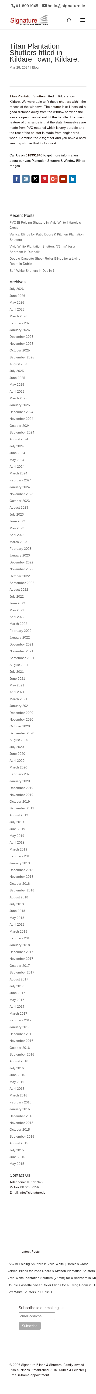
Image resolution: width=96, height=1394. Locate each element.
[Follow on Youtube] (63, 179)
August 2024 (19, 439)
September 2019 (22, 808)
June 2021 (17, 678)
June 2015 (17, 1157)
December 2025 (21, 336)
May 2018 (17, 918)
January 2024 (20, 487)
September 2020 (22, 733)
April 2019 (17, 842)
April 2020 (17, 760)
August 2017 (19, 979)
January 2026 (20, 330)
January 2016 (20, 1109)
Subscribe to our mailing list (41, 1308)
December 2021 (21, 644)
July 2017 (17, 986)
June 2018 (17, 911)
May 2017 (17, 1000)
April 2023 (17, 535)
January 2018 (20, 945)
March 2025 (18, 398)
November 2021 (21, 651)
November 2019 (21, 795)
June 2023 (17, 521)
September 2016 (22, 1054)
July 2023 (17, 514)
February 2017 (20, 1020)
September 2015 (22, 1136)
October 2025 (20, 350)
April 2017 (17, 1006)
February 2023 (20, 548)
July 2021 (17, 671)
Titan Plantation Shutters (28, 96)
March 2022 (18, 624)
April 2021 (17, 692)
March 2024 (18, 473)
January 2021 (20, 706)
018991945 (34, 1182)
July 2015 (17, 1150)
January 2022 (20, 637)
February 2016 (20, 1102)
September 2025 (22, 357)
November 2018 (21, 876)
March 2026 (18, 316)
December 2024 (21, 412)
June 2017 (17, 993)
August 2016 (19, 1061)
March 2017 (18, 1013)
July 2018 (17, 904)
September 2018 (22, 890)
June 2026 (17, 296)
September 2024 (22, 432)
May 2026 (17, 302)
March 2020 (18, 767)
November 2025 (21, 343)
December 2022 (21, 562)
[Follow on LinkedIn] (72, 179)
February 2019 (20, 856)
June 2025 (17, 378)
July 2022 (17, 596)
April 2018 (17, 924)
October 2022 (20, 576)
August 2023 (19, 507)
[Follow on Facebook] (16, 179)
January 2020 (20, 781)
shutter (56, 107)
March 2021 (18, 699)
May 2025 (17, 384)
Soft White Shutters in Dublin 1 (32, 270)
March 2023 (18, 542)
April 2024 (17, 466)
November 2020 (21, 719)
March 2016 (18, 1095)
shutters (65, 101)
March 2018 (18, 931)
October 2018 (20, 883)
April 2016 (17, 1088)
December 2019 (21, 788)
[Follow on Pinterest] (44, 179)
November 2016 (21, 1041)
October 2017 (20, 965)
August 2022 (19, 589)
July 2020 (17, 747)
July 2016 (17, 1068)
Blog (35, 67)
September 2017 (22, 972)
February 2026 (20, 323)
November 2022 (21, 569)
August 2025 (19, 364)
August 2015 (19, 1143)
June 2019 (17, 829)
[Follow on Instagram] (26, 179)
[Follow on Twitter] (35, 179)
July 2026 (17, 289)
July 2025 (17, 371)
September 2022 (22, 583)
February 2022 (20, 630)
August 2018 (19, 897)
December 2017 (21, 952)
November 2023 (21, 494)
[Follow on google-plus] (54, 179)
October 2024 (20, 425)
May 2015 (17, 1164)
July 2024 (17, 446)
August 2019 (19, 815)
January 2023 (20, 555)
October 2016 (20, 1048)
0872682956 (29, 1187)
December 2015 (21, 1116)
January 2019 (20, 863)
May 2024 (17, 460)
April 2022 (17, 617)
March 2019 (18, 849)
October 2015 (20, 1129)
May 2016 (17, 1082)
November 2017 (21, 958)
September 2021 (22, 658)
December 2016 (21, 1034)
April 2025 (17, 391)
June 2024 (17, 453)
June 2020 (17, 753)
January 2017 (20, 1027)
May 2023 (17, 528)
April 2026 (17, 309)
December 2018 (21, 870)
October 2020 (20, 726)
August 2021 (19, 665)
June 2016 (17, 1075)
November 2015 (21, 1123)
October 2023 (20, 501)
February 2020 (20, 774)
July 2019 (17, 822)
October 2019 (20, 801)
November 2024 (21, 419)
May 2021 (17, 685)
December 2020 (21, 713)
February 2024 (20, 480)
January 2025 (20, 405)
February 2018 (20, 938)
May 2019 (17, 836)
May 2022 (17, 610)
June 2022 (17, 603)
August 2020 (19, 740)
